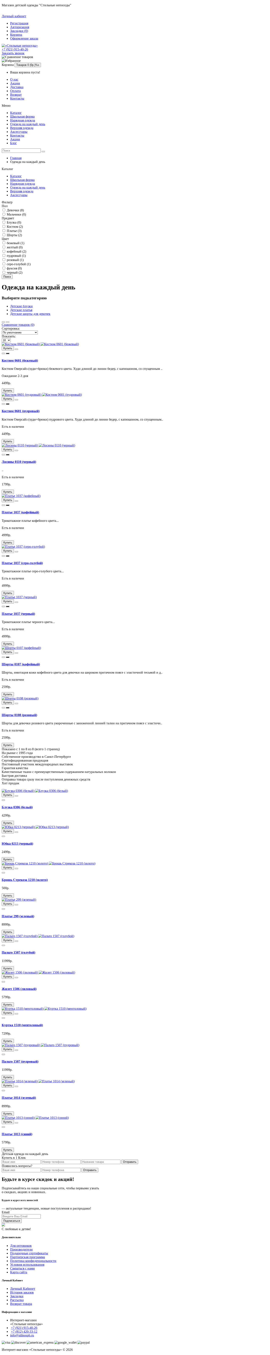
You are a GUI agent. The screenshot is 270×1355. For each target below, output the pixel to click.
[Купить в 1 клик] (7, 353)
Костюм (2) (14, 226)
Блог (13, 143)
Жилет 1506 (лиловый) (19, 989)
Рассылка (17, 1300)
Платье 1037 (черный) (18, 614)
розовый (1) (15, 260)
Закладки (16, 1296)
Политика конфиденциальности (33, 1261)
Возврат (16, 94)
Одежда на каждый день (27, 124)
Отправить (129, 1161)
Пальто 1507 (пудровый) (20, 1061)
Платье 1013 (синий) (17, 1134)
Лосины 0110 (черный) (19, 462)
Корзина (16, 34)
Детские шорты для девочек (30, 314)
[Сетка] (3, 322)
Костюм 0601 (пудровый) (20, 411)
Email (5, 1212)
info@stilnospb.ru (22, 1335)
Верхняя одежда (21, 128)
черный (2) (14, 272)
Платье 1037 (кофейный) (20, 512)
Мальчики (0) (16, 214)
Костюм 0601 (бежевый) (20, 360)
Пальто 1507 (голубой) (18, 952)
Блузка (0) (13, 222)
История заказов (22, 1292)
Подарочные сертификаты (29, 1253)
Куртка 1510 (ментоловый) (22, 1025)
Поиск (7, 276)
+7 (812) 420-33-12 (24, 1331)
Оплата (15, 91)
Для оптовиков (21, 1245)
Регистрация (19, 23)
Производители (21, 1249)
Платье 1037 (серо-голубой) (22, 563)
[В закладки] (16, 349)
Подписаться (11, 1220)
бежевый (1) (15, 243)
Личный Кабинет (22, 1288)
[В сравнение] (3, 353)
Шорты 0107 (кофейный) (21, 664)
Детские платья (21, 310)
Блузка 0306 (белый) (17, 807)
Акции (15, 83)
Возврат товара (21, 1304)
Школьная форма (22, 116)
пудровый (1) (16, 255)
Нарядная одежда (22, 120)
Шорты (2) (14, 235)
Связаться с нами (22, 1268)
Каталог (16, 113)
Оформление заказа (24, 38)
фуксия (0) (14, 268)
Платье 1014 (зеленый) (19, 1097)
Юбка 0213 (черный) (17, 843)
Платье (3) (14, 231)
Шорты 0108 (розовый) (19, 715)
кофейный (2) (16, 251)
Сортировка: (11, 328)
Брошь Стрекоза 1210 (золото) (25, 880)
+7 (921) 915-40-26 (15, 49)
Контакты (17, 98)
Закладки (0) (19, 31)
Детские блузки (21, 306)
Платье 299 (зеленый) (18, 916)
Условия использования (27, 1264)
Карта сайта (18, 1272)
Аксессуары (18, 131)
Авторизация (19, 27)
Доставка (16, 87)
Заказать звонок (13, 53)
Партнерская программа (27, 1257)
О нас (14, 79)
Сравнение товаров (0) (18, 324)
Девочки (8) (15, 210)
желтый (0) (14, 247)
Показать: (9, 336)
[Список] (7, 322)
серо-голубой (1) (18, 264)
